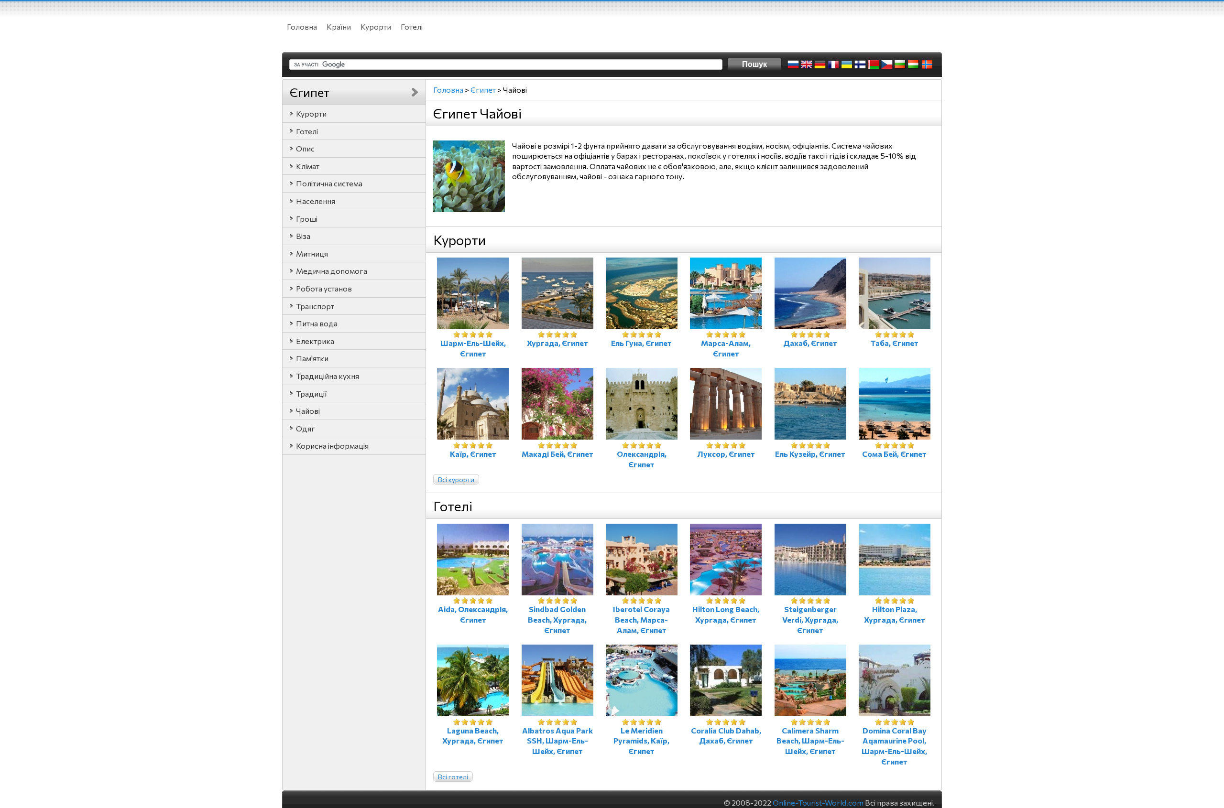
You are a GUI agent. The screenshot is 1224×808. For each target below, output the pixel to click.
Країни (339, 26)
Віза (303, 235)
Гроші (306, 218)
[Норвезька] (927, 64)
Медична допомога (331, 270)
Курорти (376, 26)
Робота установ (324, 288)
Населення (315, 200)
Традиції (311, 393)
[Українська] (846, 64)
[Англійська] (806, 64)
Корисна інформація (332, 445)
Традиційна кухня (327, 375)
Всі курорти (456, 479)
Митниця (312, 253)
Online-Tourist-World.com (818, 802)
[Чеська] (887, 64)
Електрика (315, 340)
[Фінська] (860, 64)
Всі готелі (453, 777)
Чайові (308, 410)
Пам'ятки (312, 358)
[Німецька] (820, 64)
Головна (302, 26)
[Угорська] (913, 64)
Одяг (305, 428)
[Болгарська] (900, 64)
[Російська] (793, 64)
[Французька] (833, 64)
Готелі (412, 26)
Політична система (329, 183)
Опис (305, 148)
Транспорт (315, 306)
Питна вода (317, 323)
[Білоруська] (873, 64)
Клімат (307, 166)
